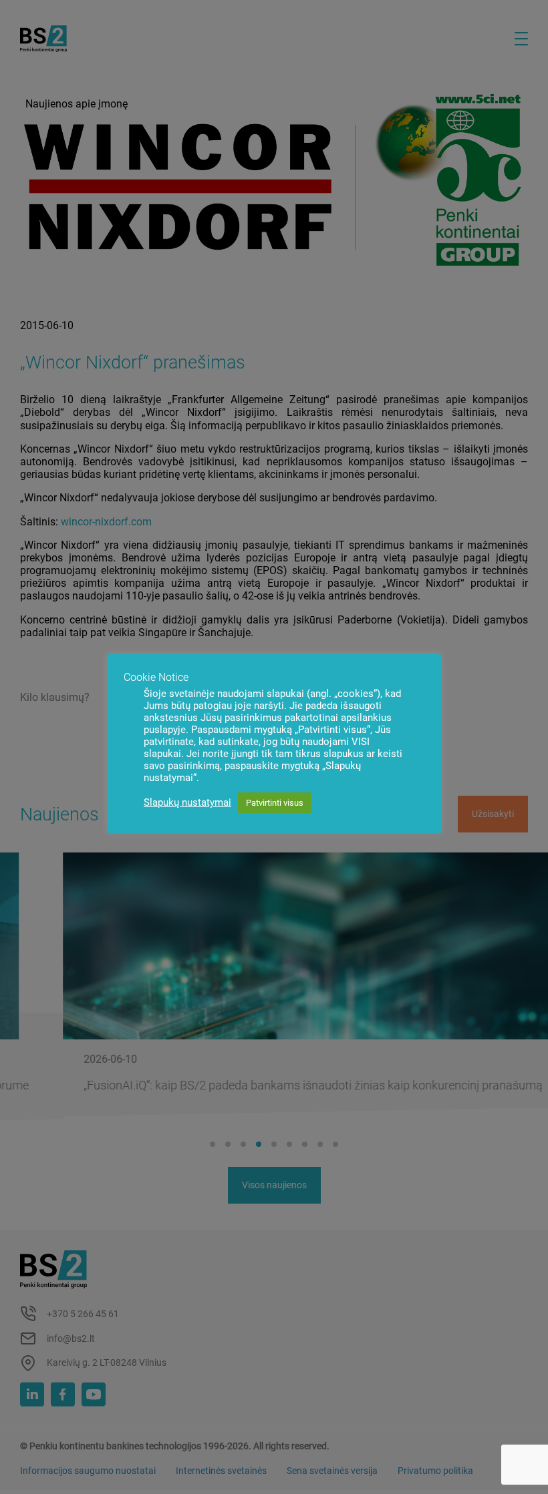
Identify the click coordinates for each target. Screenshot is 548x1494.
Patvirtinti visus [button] (274, 803)
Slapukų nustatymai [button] (187, 802)
